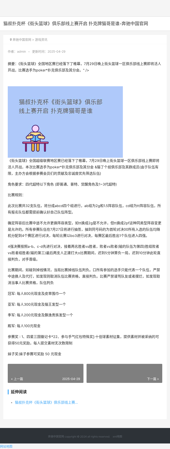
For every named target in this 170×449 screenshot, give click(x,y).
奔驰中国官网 (22, 39)
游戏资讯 (41, 39)
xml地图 (117, 436)
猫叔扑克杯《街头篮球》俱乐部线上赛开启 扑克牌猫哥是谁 (48, 402)
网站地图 (6, 446)
